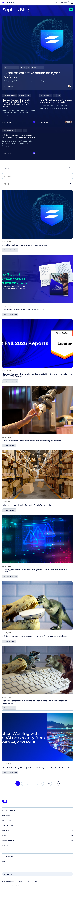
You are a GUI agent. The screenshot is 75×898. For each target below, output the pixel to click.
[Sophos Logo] (9, 2)
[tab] (37, 810)
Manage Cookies (10, 881)
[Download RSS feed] (68, 9)
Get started (64, 2)
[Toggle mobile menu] (72, 3)
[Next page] (57, 783)
